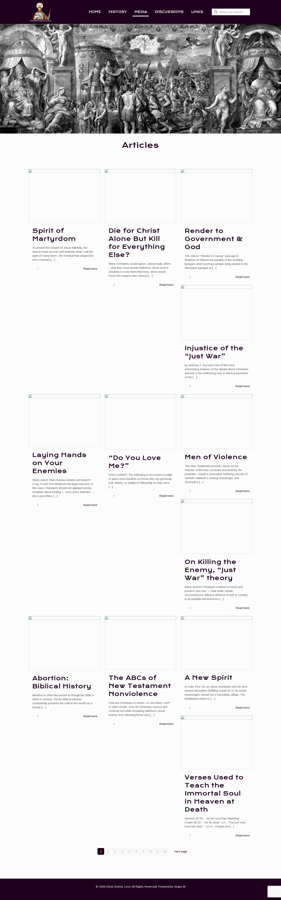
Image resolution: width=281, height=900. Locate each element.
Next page (180, 851)
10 (164, 851)
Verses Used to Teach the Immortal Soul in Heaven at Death (214, 793)
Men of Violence (216, 457)
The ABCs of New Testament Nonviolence (140, 686)
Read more (90, 268)
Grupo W (179, 886)
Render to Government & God (214, 239)
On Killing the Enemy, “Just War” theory (210, 570)
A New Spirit (208, 677)
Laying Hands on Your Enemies (59, 463)
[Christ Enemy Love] (40, 12)
